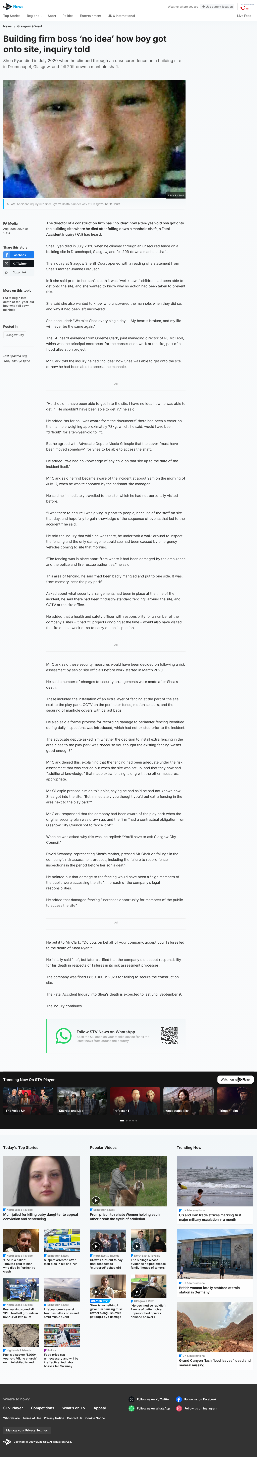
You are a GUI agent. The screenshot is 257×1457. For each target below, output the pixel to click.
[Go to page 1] (122, 1120)
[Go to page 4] (133, 1120)
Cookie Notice (95, 1418)
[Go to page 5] (136, 1120)
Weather (173, 6)
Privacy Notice (54, 1418)
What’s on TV (74, 1408)
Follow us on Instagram (201, 1408)
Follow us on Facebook (200, 1399)
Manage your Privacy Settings (27, 1430)
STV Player (13, 1408)
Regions (33, 16)
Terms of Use (32, 1418)
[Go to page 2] (126, 1120)
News (7, 26)
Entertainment (90, 16)
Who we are (11, 1418)
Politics (67, 16)
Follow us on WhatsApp (153, 1408)
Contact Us (74, 1418)
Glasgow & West (29, 26)
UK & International (121, 16)
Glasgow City (15, 335)
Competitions (42, 1408)
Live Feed (244, 16)
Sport (52, 16)
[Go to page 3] (130, 1120)
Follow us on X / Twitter (153, 1399)
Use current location (219, 6)
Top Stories (11, 16)
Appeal (100, 1408)
